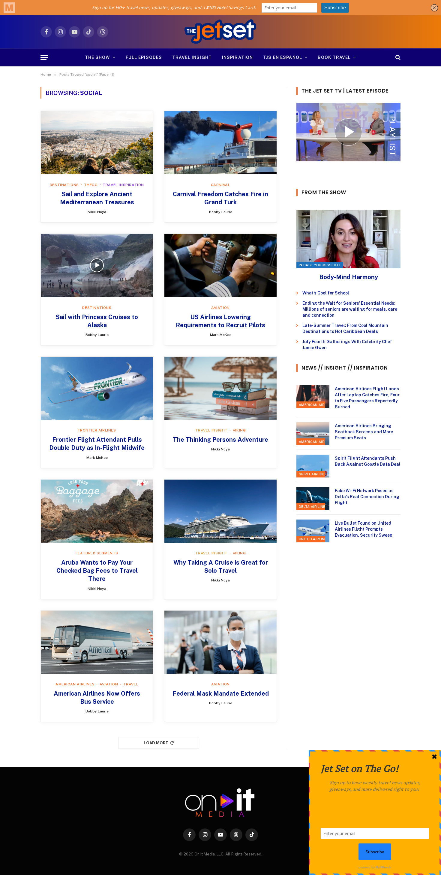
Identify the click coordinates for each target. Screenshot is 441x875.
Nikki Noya (97, 212)
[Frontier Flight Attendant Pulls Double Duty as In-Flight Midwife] (97, 388)
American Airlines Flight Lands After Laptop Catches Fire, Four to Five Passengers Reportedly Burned (367, 397)
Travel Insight (192, 57)
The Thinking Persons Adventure (220, 439)
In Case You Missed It (320, 265)
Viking (239, 430)
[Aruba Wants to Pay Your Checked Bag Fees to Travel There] (97, 511)
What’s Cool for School (325, 293)
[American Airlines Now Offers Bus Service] (97, 642)
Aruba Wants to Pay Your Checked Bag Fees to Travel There (97, 570)
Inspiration (237, 57)
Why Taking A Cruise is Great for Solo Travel (220, 566)
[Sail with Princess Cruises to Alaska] (97, 265)
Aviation (220, 308)
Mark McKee (220, 335)
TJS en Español (282, 57)
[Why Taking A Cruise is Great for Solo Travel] (220, 511)
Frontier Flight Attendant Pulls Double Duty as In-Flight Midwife (97, 443)
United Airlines (314, 539)
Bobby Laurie (220, 212)
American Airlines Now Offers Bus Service (97, 697)
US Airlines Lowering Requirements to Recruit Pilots (220, 321)
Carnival (220, 185)
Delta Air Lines (313, 506)
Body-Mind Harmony (348, 277)
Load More (156, 743)
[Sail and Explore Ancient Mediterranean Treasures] (97, 142)
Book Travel (334, 57)
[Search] (397, 57)
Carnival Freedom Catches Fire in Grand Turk (220, 198)
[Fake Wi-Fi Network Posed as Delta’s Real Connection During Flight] (312, 498)
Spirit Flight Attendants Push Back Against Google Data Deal (367, 461)
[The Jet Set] (220, 31)
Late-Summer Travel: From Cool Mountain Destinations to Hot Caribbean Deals (345, 328)
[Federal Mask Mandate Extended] (220, 642)
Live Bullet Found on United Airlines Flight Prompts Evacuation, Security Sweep (363, 529)
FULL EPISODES (144, 57)
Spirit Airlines (313, 474)
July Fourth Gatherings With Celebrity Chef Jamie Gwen (347, 344)
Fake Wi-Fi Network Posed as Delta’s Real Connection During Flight (367, 496)
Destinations (64, 185)
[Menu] (44, 57)
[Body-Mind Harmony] (348, 239)
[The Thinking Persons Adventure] (220, 388)
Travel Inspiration (123, 185)
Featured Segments (97, 553)
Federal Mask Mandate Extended (220, 693)
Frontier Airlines (97, 430)
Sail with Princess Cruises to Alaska (97, 321)
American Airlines (75, 684)
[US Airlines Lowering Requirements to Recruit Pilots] (220, 265)
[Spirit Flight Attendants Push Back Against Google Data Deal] (312, 466)
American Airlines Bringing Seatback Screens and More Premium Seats (364, 431)
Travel (130, 684)
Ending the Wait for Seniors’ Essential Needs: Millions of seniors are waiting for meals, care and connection (349, 309)
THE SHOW (97, 57)
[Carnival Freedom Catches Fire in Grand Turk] (220, 142)
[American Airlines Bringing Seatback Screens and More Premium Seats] (312, 433)
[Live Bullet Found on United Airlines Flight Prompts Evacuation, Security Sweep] (312, 531)
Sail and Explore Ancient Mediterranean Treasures (97, 198)
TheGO (91, 185)
